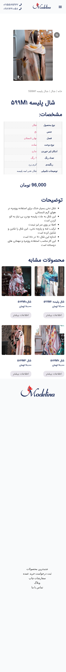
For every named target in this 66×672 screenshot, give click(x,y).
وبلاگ (37, 583)
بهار (35, 138)
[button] (60, 6)
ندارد (34, 151)
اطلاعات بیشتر (54, 315)
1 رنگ (34, 157)
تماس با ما (37, 587)
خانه (60, 91)
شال (53, 91)
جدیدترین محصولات (37, 569)
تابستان (27, 138)
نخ (35, 131)
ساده (34, 144)
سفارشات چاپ (37, 578)
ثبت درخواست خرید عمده (37, 574)
